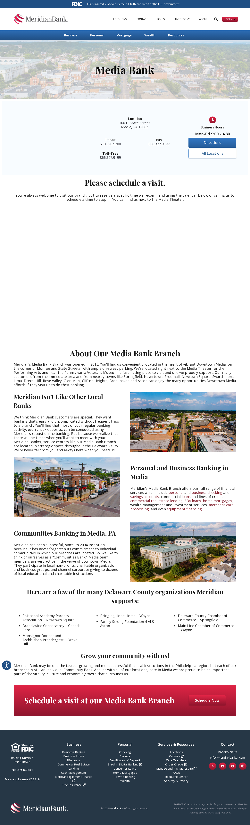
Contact (228, 744)
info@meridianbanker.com (227, 757)
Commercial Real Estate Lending (74, 766)
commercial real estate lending (156, 500)
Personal (125, 744)
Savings (125, 756)
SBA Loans (74, 760)
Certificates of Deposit (125, 760)
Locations (176, 752)
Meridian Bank (117, 808)
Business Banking (73, 752)
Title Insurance (72, 785)
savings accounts (144, 496)
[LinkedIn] (222, 766)
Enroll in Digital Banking (123, 764)
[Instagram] (242, 766)
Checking (125, 752)
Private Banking (124, 777)
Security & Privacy (176, 781)
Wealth (125, 781)
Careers (174, 756)
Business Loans (73, 756)
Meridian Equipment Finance (73, 777)
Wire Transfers (176, 760)
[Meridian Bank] (41, 19)
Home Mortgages (125, 772)
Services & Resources (176, 744)
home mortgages (217, 500)
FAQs (176, 772)
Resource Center (176, 777)
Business (73, 744)
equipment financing (184, 509)
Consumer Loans (125, 768)
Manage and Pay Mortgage (174, 768)
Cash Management (73, 772)
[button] (128, 19)
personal (176, 492)
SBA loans (193, 500)
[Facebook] (233, 766)
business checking (207, 492)
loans (186, 496)
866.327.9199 (227, 752)
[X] (212, 766)
